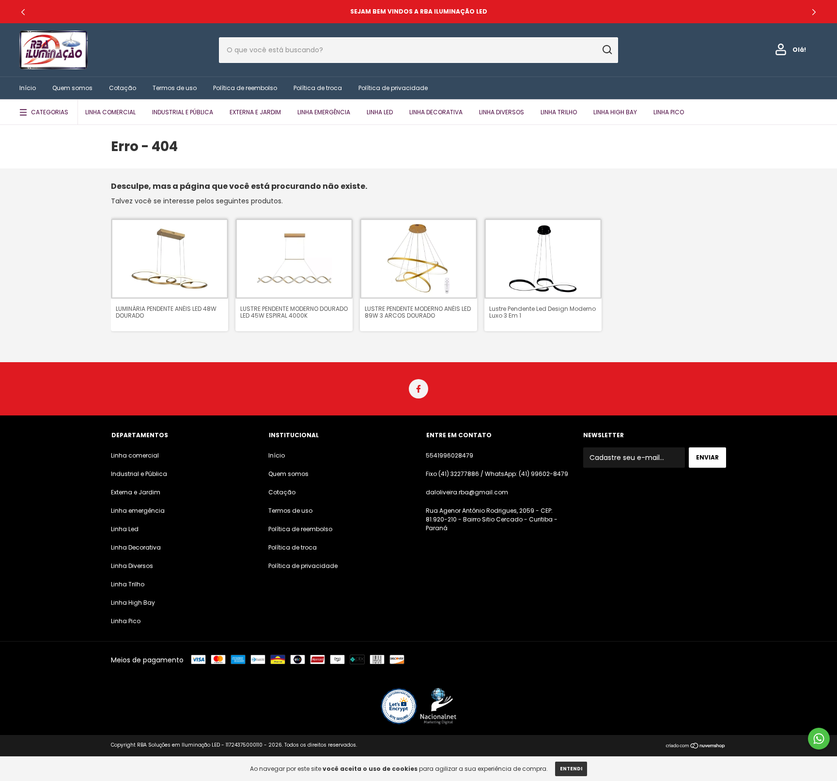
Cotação (122, 88)
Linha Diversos (501, 112)
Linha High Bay (615, 112)
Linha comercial (110, 112)
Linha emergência (323, 112)
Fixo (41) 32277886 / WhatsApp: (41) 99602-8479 (497, 474)
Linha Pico (668, 112)
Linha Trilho (559, 112)
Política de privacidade (393, 88)
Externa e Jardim (255, 112)
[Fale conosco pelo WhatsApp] (819, 739)
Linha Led (380, 112)
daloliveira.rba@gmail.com (467, 492)
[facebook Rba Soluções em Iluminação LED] (418, 388)
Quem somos (72, 88)
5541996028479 (449, 455)
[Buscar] (607, 50)
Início (27, 88)
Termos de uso (175, 88)
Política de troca (318, 88)
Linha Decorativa (436, 112)
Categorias (49, 112)
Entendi (571, 768)
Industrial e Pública (182, 112)
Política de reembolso (245, 88)
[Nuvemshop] (696, 746)
